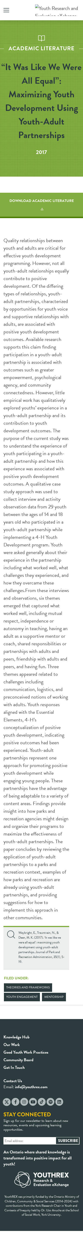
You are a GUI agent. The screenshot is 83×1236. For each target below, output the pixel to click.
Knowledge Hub (16, 1037)
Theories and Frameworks (28, 987)
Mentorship (54, 997)
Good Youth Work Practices (25, 1052)
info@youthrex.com (31, 1087)
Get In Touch (14, 1067)
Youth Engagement (22, 997)
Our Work (11, 1044)
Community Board (18, 1060)
